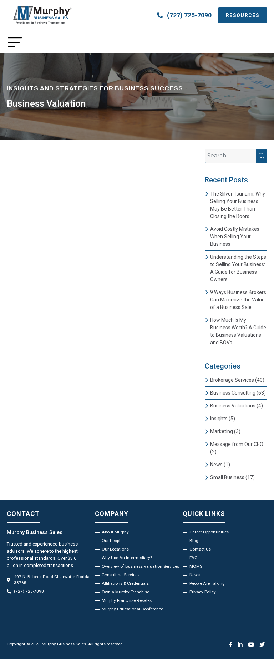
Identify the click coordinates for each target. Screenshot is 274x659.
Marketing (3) (225, 431)
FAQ (193, 557)
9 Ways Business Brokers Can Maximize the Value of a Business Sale (238, 299)
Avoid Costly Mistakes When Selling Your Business (234, 236)
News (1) (220, 464)
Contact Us (200, 549)
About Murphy (115, 531)
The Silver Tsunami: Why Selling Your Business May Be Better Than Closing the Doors (237, 205)
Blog (193, 540)
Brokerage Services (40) (237, 380)
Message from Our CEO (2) (236, 448)
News (194, 574)
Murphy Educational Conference (132, 609)
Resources (242, 15)
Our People (112, 540)
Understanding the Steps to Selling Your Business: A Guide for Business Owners (238, 268)
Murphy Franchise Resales (127, 600)
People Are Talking (207, 583)
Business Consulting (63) (238, 393)
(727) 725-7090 (189, 15)
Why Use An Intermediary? (127, 557)
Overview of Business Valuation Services (140, 566)
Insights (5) (222, 418)
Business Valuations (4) (236, 406)
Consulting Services (120, 574)
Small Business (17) (232, 477)
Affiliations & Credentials (125, 583)
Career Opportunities (209, 531)
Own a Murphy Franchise (125, 591)
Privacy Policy (202, 591)
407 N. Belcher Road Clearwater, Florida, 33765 (52, 579)
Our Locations (115, 549)
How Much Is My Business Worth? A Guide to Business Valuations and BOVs (238, 331)
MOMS (195, 566)
